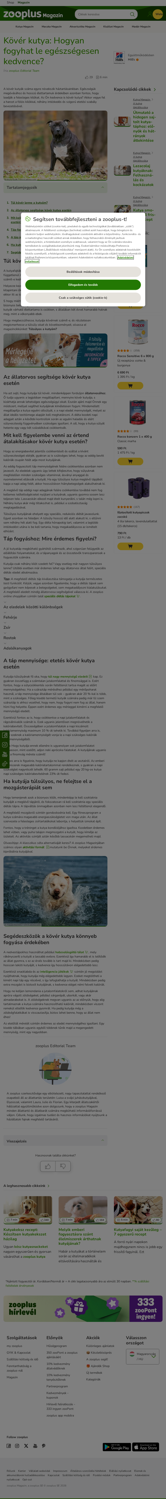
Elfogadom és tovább (83, 285)
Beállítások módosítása (83, 272)
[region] (83, 259)
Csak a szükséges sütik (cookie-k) (83, 298)
